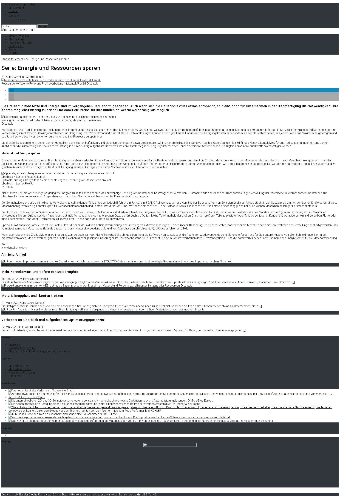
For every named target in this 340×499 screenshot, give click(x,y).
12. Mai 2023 (9, 327)
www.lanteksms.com (14, 247)
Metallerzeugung (18, 36)
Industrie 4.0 (16, 46)
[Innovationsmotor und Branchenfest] (119, 417)
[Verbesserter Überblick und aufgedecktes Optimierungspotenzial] (103, 309)
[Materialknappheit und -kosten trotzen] (96, 285)
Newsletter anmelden (21, 4)
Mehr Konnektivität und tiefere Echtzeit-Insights (39, 272)
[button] (11, 90)
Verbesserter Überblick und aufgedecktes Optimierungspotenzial (53, 320)
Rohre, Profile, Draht (20, 42)
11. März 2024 (10, 302)
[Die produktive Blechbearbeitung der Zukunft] (141, 420)
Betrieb (12, 49)
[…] (293, 282)
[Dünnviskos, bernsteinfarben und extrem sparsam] (62, 414)
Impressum (15, 344)
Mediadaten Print (18, 366)
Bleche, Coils (16, 39)
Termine (13, 53)
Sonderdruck (16, 376)
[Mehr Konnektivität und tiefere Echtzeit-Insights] (116, 261)
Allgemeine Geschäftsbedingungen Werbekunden (38, 351)
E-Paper (13, 11)
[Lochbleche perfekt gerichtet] (173, 410)
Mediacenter (16, 8)
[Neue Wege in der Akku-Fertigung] (173, 397)
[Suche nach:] (19, 26)
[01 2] (51, 80)
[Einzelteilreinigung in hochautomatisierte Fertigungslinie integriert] (104, 404)
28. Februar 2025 (11, 279)
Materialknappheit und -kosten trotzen (32, 296)
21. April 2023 (9, 77)
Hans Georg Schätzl (31, 77)
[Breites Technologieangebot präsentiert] (110, 400)
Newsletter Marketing (21, 372)
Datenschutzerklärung (21, 348)
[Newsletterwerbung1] (170, 445)
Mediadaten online (19, 369)
